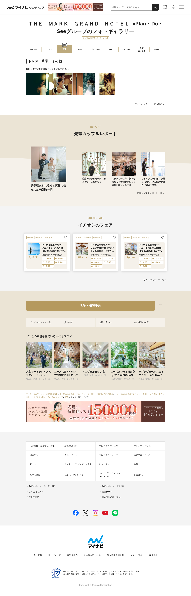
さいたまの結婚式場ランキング (127, 394)
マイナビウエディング (35, 394)
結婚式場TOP (51, 394)
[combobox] (131, 7)
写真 (66, 397)
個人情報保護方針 (115, 555)
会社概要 (37, 555)
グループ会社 (136, 555)
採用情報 (153, 555)
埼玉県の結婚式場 (67, 394)
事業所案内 (72, 555)
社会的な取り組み (92, 555)
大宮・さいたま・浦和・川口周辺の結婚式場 (94, 394)
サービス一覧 (54, 555)
